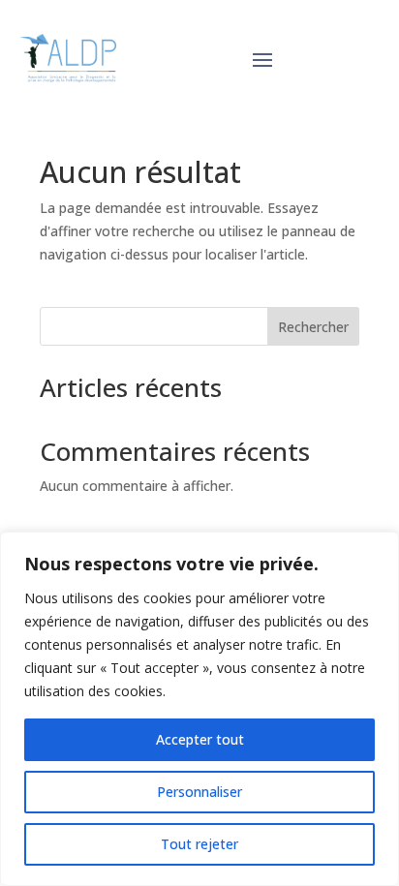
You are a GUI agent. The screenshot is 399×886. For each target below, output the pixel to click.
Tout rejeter (199, 844)
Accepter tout (200, 739)
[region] (199, 709)
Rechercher (313, 327)
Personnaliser (199, 791)
